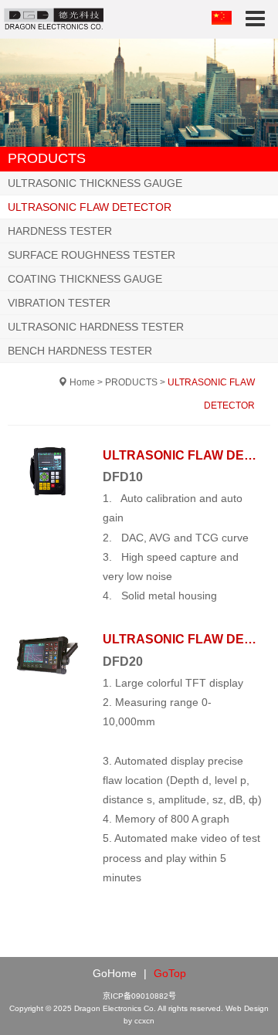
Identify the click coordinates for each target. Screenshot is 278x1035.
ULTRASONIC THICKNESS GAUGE (95, 183)
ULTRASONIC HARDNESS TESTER (96, 327)
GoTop (170, 973)
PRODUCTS (131, 382)
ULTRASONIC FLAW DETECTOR (89, 207)
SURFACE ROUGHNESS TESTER (91, 255)
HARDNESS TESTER (60, 231)
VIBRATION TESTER (59, 303)
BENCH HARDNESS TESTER (80, 350)
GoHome (115, 973)
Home (82, 382)
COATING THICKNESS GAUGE (85, 279)
